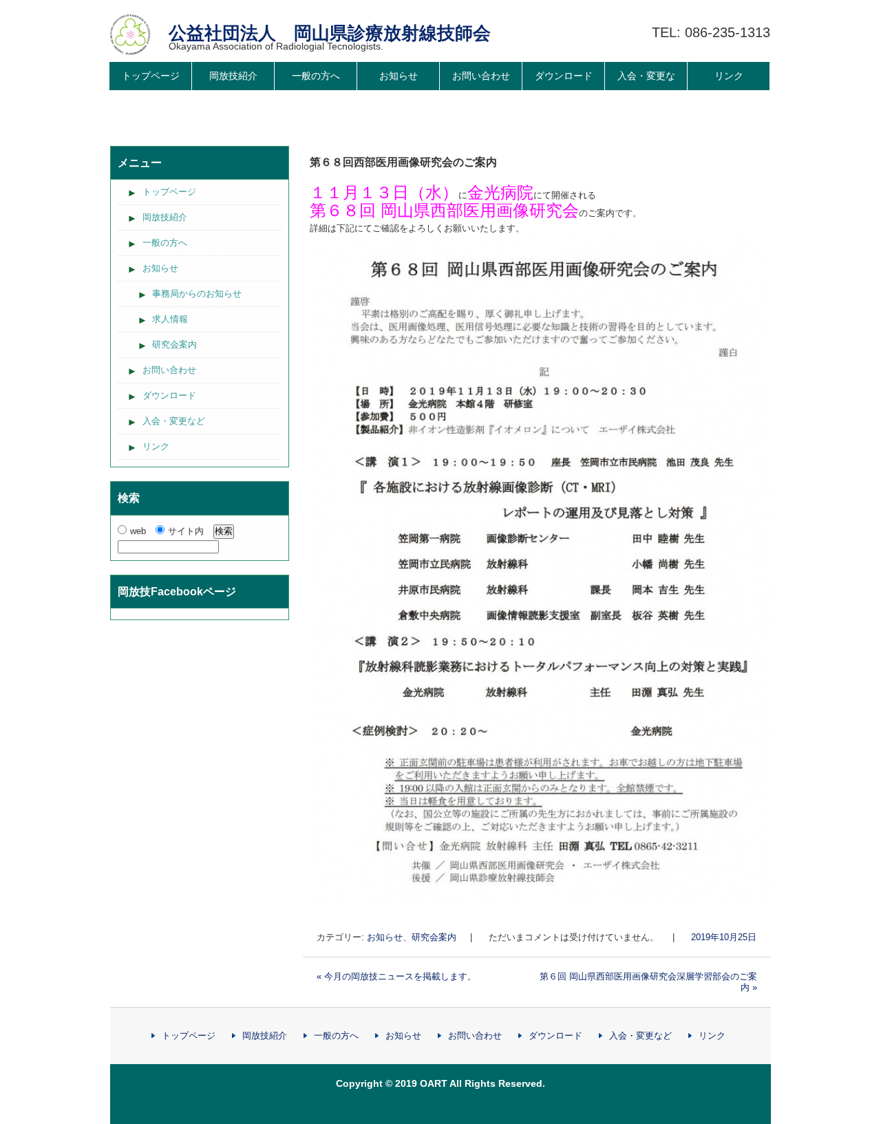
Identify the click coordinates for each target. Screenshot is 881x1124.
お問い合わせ (481, 75)
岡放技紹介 (233, 75)
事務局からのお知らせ (197, 293)
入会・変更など (646, 89)
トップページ (151, 75)
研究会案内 (434, 937)
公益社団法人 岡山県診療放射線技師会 (330, 33)
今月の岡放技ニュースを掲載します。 (396, 976)
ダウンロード (564, 75)
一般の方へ (316, 75)
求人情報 (170, 319)
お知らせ (398, 75)
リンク (728, 75)
